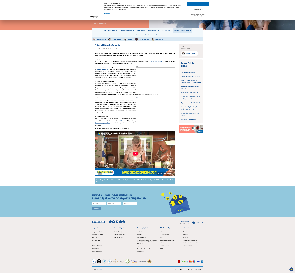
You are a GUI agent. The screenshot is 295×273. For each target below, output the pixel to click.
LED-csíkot (122, 121)
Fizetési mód (186, 232)
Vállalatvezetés (164, 232)
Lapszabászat (95, 237)
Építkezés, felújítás (119, 232)
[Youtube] (113, 221)
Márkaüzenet (163, 243)
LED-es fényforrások (156, 61)
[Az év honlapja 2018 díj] (104, 261)
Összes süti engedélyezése (198, 4)
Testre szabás (197, 9)
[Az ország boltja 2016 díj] (115, 261)
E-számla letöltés (141, 237)
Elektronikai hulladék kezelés (190, 240)
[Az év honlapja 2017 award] (121, 261)
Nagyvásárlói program (97, 251)
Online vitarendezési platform (144, 248)
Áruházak (139, 234)
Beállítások (107, 13)
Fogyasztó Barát (141, 246)
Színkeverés (95, 243)
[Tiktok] (117, 221)
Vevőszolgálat (140, 232)
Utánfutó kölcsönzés (97, 245)
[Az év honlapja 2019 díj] (109, 261)
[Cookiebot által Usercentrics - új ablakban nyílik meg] (94, 17)
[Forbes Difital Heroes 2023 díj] (99, 261)
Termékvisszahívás (187, 245)
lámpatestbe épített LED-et (102, 123)
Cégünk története (164, 234)
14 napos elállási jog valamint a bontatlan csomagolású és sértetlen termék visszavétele (147, 242)
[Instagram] (123, 221)
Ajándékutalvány (96, 240)
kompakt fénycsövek (102, 69)
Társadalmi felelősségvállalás (167, 240)
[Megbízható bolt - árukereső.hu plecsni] (127, 261)
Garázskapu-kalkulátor (97, 234)
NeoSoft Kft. (100, 269)
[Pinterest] (120, 221)
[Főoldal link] (98, 222)
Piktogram (185, 237)
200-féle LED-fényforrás (124, 180)
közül (143, 180)
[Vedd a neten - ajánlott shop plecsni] (133, 261)
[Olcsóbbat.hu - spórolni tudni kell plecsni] (142, 261)
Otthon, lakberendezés (120, 234)
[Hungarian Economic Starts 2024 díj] (94, 261)
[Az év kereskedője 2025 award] (149, 261)
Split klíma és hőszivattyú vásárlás (191, 243)
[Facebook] (110, 221)
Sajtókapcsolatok (164, 245)
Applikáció (185, 234)
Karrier (161, 248)
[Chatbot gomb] (291, 269)
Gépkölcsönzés (95, 248)
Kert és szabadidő (118, 237)
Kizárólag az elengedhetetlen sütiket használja (198, 15)
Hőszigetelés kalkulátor (97, 232)
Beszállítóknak (140, 251)
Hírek (161, 237)
